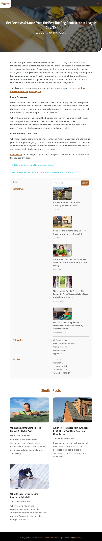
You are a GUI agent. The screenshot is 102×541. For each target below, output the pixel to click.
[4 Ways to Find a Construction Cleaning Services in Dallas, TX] (62, 194)
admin (42, 33)
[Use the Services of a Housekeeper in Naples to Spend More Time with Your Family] (62, 251)
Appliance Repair (60, 350)
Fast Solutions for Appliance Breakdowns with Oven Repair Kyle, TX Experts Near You (70, 325)
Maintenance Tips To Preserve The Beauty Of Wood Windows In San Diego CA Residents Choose (70, 294)
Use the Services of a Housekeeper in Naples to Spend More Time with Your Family (70, 262)
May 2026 (57, 363)
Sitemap (78, 537)
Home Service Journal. (47, 537)
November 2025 (60, 373)
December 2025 (60, 369)
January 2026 (59, 366)
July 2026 (57, 359)
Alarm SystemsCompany (64, 343)
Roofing (63, 33)
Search (85, 183)
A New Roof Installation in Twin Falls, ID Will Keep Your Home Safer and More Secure (71, 431)
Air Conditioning (60, 340)
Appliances (58, 354)
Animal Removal (60, 347)
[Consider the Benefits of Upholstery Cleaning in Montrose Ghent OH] (62, 222)
